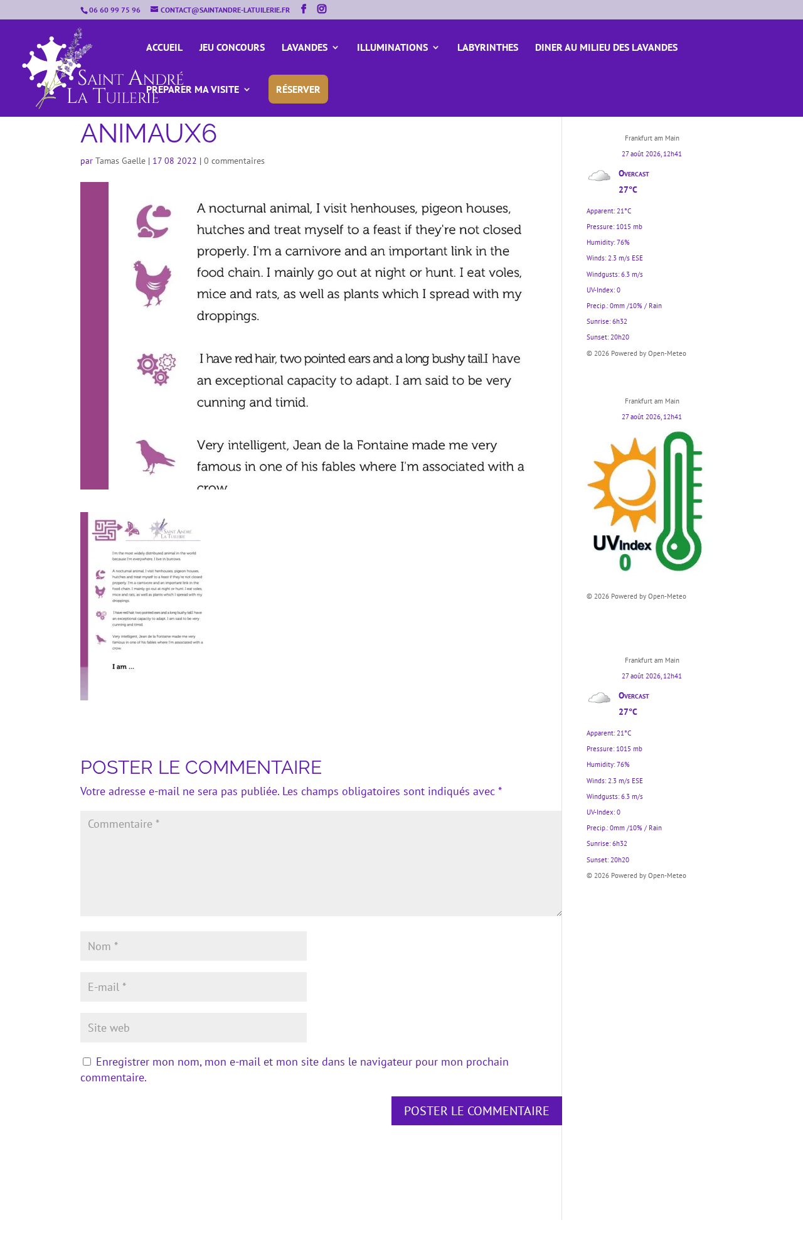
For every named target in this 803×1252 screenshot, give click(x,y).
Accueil (164, 48)
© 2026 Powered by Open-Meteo (636, 353)
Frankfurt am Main (652, 138)
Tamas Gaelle (120, 160)
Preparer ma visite (192, 90)
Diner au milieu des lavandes (606, 48)
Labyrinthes (487, 48)
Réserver (298, 89)
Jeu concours (232, 48)
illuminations (392, 48)
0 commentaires (234, 160)
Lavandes (304, 48)
